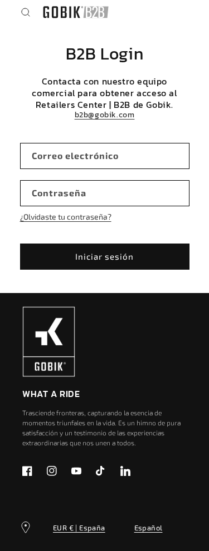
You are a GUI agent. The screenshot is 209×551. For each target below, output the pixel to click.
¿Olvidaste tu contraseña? (65, 216)
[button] (25, 12)
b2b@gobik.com (105, 115)
